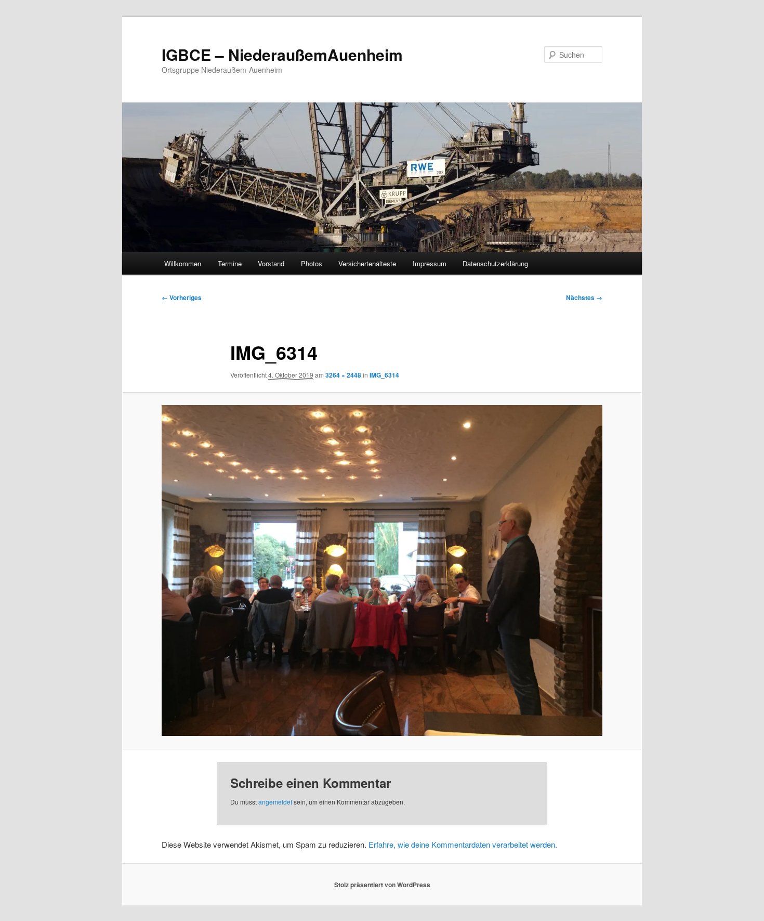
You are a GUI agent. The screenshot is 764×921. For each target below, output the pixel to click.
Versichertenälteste (367, 263)
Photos (311, 263)
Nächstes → (584, 297)
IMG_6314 (384, 375)
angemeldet (275, 801)
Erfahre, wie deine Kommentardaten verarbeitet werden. (462, 844)
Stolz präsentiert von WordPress (382, 884)
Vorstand (271, 263)
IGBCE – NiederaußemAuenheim (282, 54)
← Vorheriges (182, 297)
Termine (230, 263)
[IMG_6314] (382, 570)
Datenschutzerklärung (495, 263)
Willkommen (182, 263)
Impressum (429, 263)
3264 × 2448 (343, 375)
